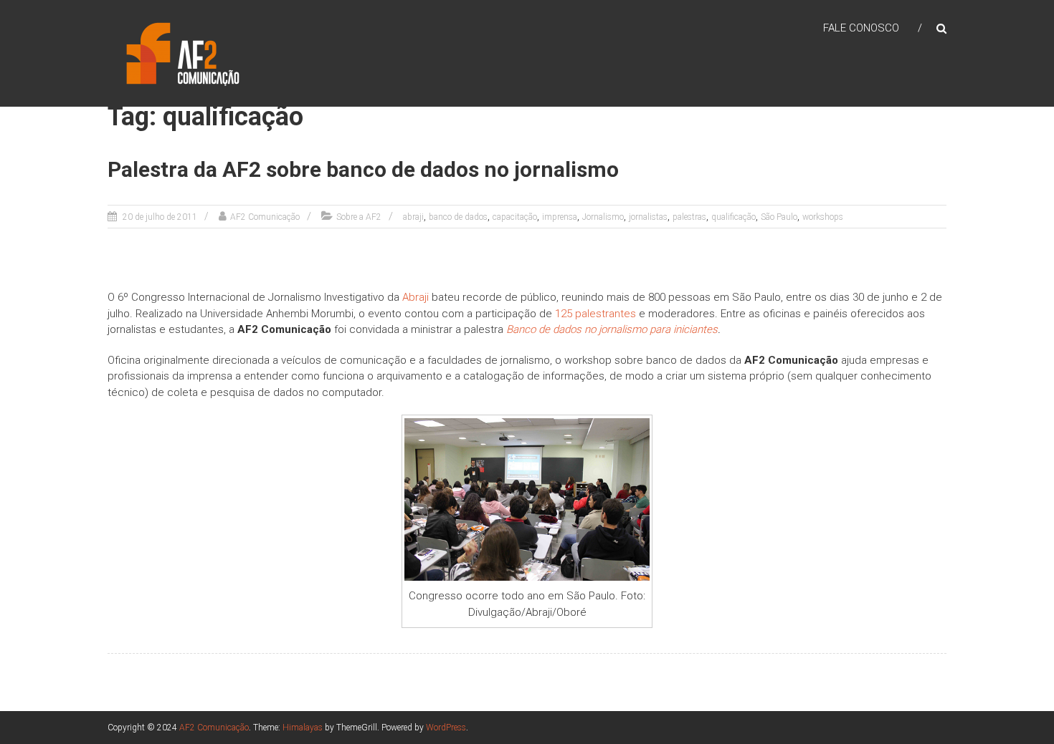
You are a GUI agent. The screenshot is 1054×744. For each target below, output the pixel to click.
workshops (822, 217)
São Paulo (779, 217)
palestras (689, 217)
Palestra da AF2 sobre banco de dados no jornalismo (363, 169)
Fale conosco (861, 27)
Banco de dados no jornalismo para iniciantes (612, 329)
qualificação (733, 217)
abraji (413, 217)
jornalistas (648, 217)
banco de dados (458, 217)
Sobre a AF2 (358, 217)
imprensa (559, 217)
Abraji (415, 297)
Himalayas (303, 728)
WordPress (446, 728)
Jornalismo (603, 217)
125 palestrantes (595, 313)
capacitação (515, 217)
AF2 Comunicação (265, 217)
